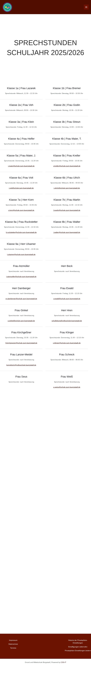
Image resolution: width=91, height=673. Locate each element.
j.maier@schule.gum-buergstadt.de (21, 166)
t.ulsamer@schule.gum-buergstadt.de (21, 254)
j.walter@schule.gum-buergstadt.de (66, 232)
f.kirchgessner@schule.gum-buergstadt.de (21, 343)
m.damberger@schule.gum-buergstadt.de (21, 299)
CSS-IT (63, 662)
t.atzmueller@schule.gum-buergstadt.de (21, 276)
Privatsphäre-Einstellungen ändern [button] (78, 651)
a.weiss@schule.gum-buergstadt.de (66, 387)
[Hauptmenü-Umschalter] (86, 7)
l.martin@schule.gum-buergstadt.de (66, 210)
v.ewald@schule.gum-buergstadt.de (66, 299)
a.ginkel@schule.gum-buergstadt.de (21, 321)
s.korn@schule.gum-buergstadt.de (21, 210)
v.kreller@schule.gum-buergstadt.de (66, 166)
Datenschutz (13, 644)
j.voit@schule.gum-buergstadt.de (21, 188)
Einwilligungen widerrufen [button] (77, 647)
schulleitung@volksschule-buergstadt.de (67, 321)
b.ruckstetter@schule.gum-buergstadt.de (21, 232)
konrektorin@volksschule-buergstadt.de (21, 365)
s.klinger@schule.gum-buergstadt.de (67, 343)
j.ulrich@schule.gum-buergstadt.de (67, 188)
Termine (13, 648)
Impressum (13, 640)
